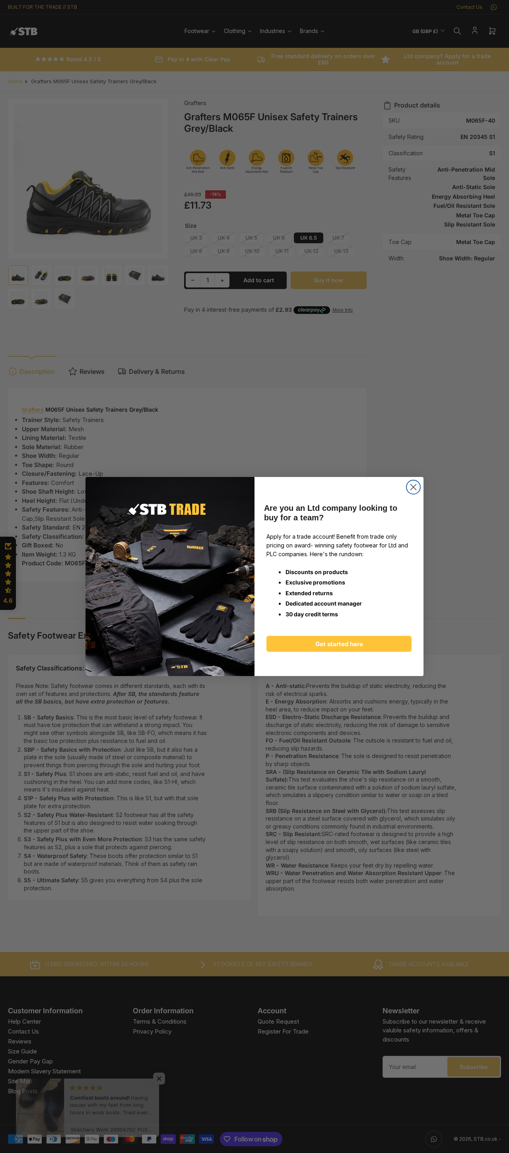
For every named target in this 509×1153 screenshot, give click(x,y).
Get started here (339, 644)
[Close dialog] (413, 487)
